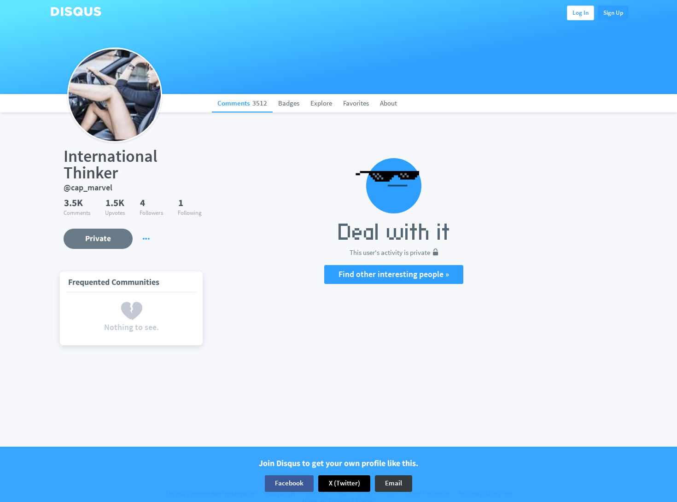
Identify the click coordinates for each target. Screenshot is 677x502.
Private (98, 238)
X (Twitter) (344, 483)
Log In (580, 13)
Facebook (289, 483)
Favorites (356, 103)
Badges (288, 103)
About (388, 103)
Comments (242, 103)
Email (393, 483)
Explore (321, 103)
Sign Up (613, 13)
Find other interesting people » (393, 274)
